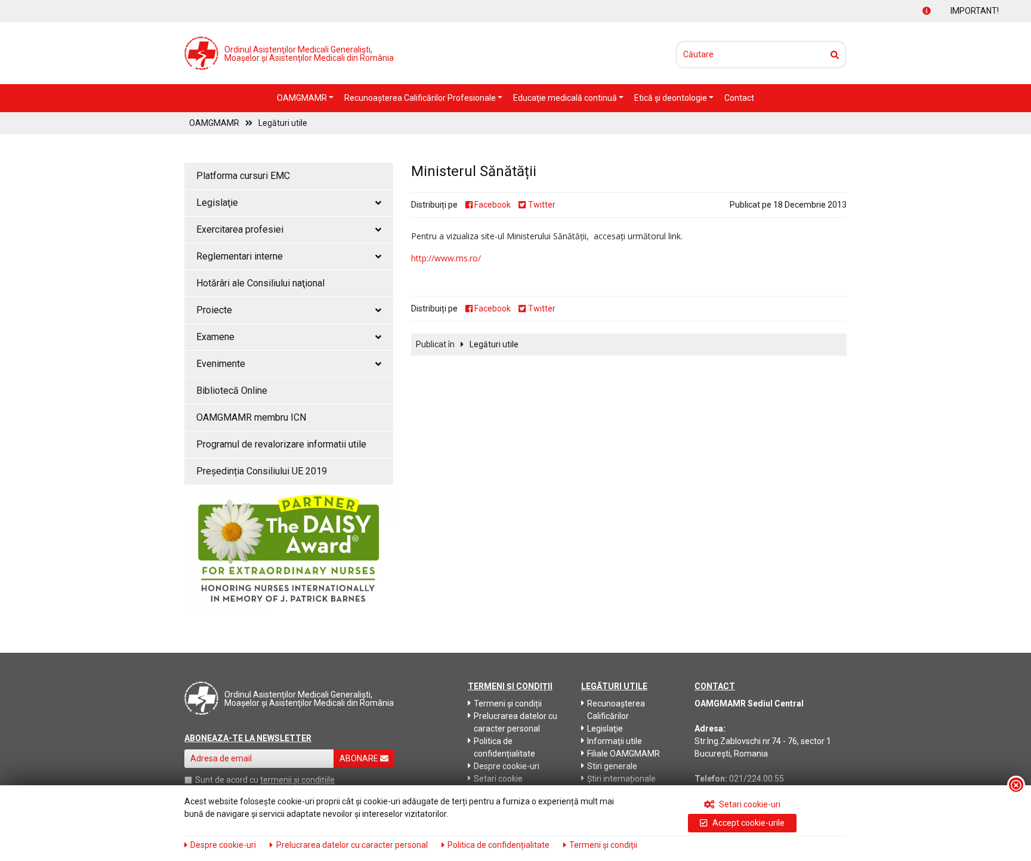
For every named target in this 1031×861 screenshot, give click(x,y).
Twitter (540, 204)
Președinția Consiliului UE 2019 (261, 471)
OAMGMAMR (303, 98)
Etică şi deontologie (671, 98)
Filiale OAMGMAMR (623, 753)
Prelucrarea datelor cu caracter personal (515, 722)
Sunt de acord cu (226, 780)
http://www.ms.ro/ (446, 258)
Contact (739, 98)
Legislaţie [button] (217, 202)
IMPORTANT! (963, 11)
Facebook (492, 204)
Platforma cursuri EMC (243, 175)
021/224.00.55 (756, 778)
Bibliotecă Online (231, 390)
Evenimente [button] (220, 363)
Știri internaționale (621, 778)
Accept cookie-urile (748, 823)
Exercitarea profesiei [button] (239, 229)
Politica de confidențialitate (504, 747)
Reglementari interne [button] (239, 256)
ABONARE (359, 758)
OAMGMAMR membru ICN (251, 417)
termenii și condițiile (297, 780)
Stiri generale (612, 766)
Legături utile (282, 123)
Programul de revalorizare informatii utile (281, 444)
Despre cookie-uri (506, 766)
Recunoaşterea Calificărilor (616, 710)
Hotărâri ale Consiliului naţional (260, 283)
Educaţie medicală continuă (566, 98)
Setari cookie (498, 778)
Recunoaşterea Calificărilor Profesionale (421, 98)
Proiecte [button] (214, 310)
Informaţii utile (614, 741)
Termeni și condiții (508, 703)
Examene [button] (215, 336)
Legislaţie (605, 728)
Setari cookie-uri (748, 804)
